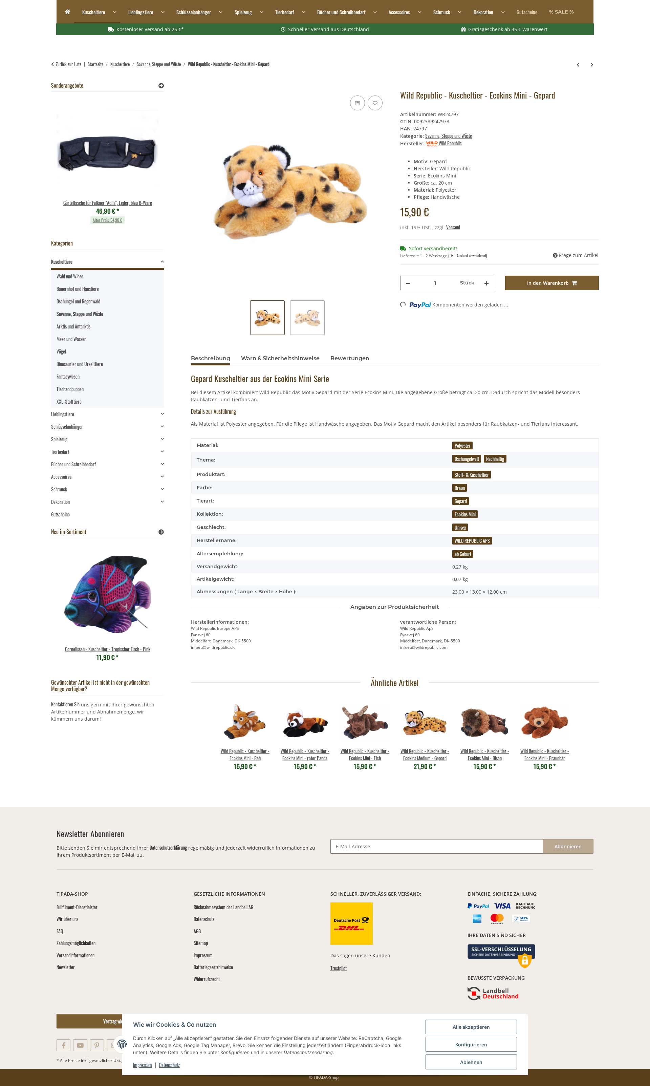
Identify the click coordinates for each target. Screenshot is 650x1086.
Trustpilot (338, 968)
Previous (67, 164)
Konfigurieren (471, 1044)
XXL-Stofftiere (69, 401)
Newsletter (66, 967)
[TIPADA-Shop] (65, 12)
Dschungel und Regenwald (78, 301)
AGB (197, 931)
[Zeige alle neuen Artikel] (161, 532)
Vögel (61, 351)
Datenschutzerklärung (168, 847)
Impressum (142, 1064)
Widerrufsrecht (207, 978)
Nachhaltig (495, 458)
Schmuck (59, 489)
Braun (460, 487)
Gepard (461, 501)
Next (147, 164)
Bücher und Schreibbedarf (73, 464)
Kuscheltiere (61, 261)
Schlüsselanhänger (67, 426)
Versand (453, 227)
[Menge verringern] (407, 283)
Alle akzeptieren (471, 1027)
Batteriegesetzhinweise (213, 967)
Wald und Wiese (70, 276)
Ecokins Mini (465, 514)
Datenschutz (169, 1064)
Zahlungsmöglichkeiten (76, 942)
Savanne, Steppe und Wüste (448, 135)
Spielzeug (59, 439)
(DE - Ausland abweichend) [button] (467, 255)
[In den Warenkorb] (196, 86)
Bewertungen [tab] (349, 358)
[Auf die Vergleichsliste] (357, 102)
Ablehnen (471, 1062)
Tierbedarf (60, 451)
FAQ (60, 931)
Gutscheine (60, 514)
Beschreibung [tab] (210, 358)
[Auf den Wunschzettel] (375, 102)
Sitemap (201, 942)
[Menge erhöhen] (486, 283)
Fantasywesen (68, 376)
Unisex (460, 527)
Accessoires (61, 476)
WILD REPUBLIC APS (472, 540)
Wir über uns (67, 918)
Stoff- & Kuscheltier (472, 474)
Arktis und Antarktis (73, 326)
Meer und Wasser (71, 338)
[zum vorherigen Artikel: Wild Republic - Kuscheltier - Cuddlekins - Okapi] (578, 64)
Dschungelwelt (467, 458)
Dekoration (60, 501)
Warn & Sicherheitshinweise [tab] (280, 358)
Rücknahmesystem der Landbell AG (223, 907)
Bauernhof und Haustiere (78, 288)
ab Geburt (463, 553)
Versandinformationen (75, 955)
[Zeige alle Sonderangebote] (161, 85)
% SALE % (561, 11)
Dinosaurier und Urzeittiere (80, 363)
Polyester (463, 445)
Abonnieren (568, 846)
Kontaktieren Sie (65, 704)
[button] (107, 262)
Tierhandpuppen (70, 388)
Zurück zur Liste (68, 64)
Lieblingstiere (62, 414)
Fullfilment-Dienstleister (77, 907)
